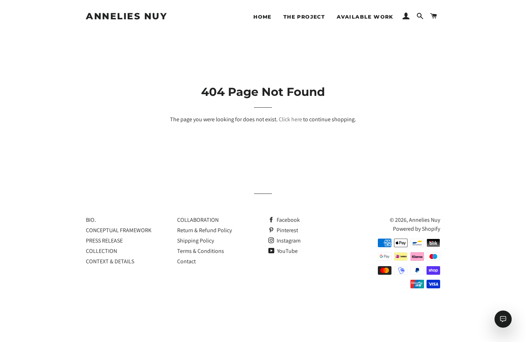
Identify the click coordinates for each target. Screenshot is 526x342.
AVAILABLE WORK (365, 17)
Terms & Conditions (200, 251)
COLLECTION (101, 251)
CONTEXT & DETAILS (110, 261)
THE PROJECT (304, 17)
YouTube (287, 251)
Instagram (288, 240)
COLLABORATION (198, 220)
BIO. (91, 220)
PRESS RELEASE (104, 240)
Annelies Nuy (126, 16)
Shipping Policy (195, 240)
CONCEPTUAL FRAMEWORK (118, 230)
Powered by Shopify (416, 229)
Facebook (288, 220)
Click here (290, 119)
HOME (262, 17)
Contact (186, 261)
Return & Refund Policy (204, 230)
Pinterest (287, 230)
